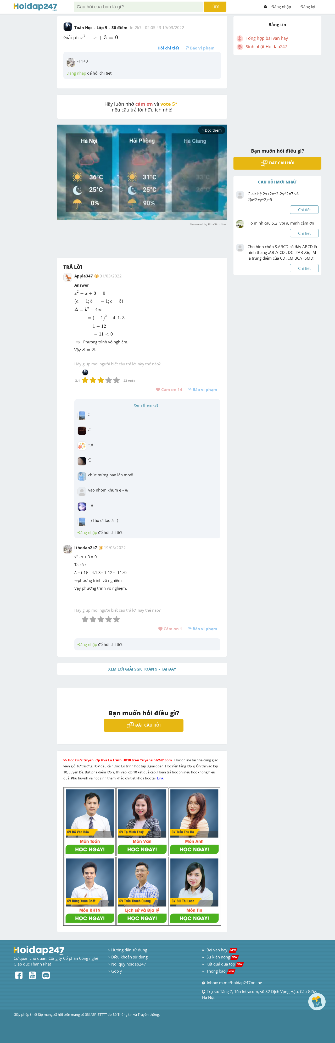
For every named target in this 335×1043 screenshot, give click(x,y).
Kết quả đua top (224, 964)
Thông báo (220, 971)
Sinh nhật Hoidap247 (266, 46)
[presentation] (99, 37)
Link (160, 778)
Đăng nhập (281, 6)
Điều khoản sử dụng (129, 957)
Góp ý (116, 971)
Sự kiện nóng (221, 957)
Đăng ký (307, 6)
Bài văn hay (220, 949)
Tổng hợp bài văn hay (267, 38)
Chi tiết (304, 209)
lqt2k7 (136, 27)
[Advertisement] (277, 98)
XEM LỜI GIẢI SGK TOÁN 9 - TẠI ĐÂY (142, 669)
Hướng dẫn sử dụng (129, 949)
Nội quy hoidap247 (128, 964)
